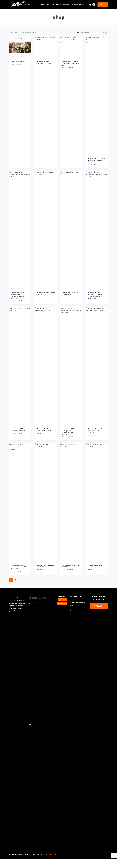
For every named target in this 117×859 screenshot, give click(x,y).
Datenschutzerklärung (77, 602)
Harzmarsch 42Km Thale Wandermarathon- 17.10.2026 (96, 430)
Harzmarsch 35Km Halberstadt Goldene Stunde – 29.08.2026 (95, 294)
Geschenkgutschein (77, 5)
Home (42, 5)
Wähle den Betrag (17, 69)
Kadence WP (52, 854)
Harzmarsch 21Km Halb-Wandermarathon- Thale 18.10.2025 (70, 63)
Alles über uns (56, 5)
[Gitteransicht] (103, 33)
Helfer (48, 5)
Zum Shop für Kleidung (99, 606)
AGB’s (72, 605)
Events (102, 4)
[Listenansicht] (106, 33)
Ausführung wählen (43, 70)
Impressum (74, 600)
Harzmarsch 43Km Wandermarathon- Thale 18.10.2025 (19, 567)
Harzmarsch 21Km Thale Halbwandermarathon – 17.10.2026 (96, 160)
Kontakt (66, 5)
